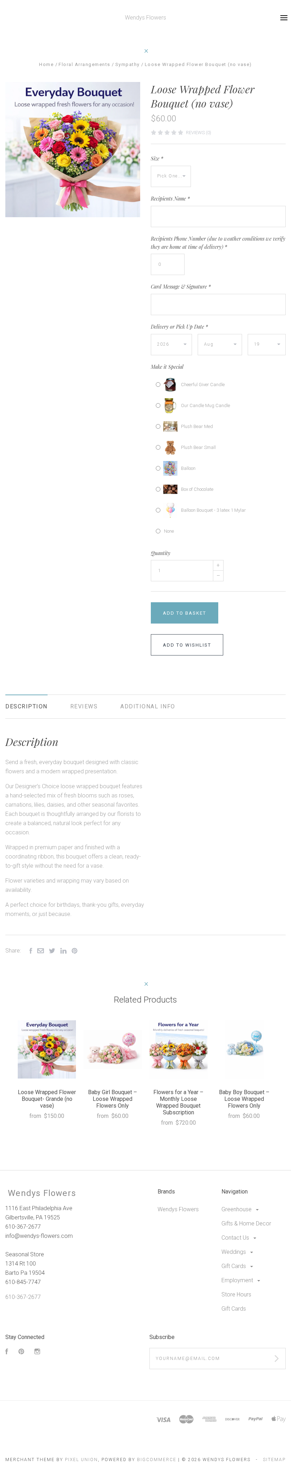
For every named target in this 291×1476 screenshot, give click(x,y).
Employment (237, 1280)
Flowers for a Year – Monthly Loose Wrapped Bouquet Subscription (178, 1102)
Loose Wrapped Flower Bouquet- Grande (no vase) (47, 1099)
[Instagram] (37, 1352)
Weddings (234, 1252)
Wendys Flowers (178, 1209)
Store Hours (236, 1294)
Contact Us (236, 1237)
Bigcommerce (156, 1459)
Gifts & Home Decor (246, 1223)
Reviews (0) (198, 132)
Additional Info (147, 706)
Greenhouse (237, 1209)
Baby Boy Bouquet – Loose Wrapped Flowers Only (244, 1099)
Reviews (84, 706)
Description (26, 706)
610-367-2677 (23, 1297)
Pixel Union (81, 1459)
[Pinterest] (21, 1352)
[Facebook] (6, 1352)
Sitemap (274, 1459)
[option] (73, 149)
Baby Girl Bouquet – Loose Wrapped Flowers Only (112, 1099)
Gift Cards (234, 1266)
